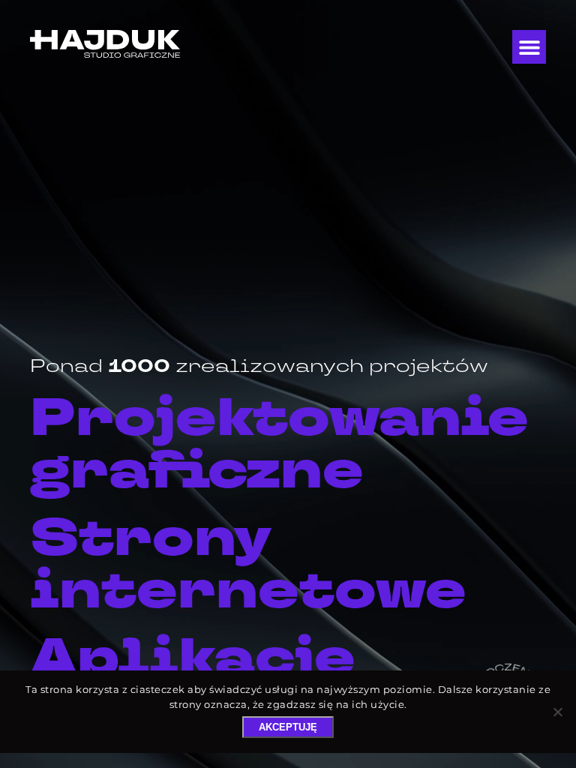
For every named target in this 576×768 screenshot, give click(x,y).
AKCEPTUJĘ (288, 727)
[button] (529, 47)
